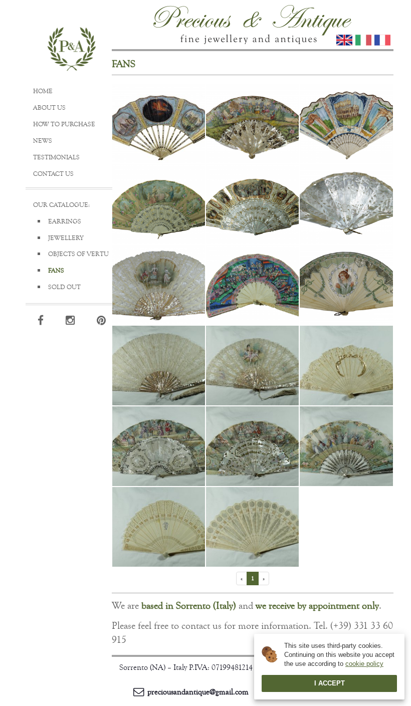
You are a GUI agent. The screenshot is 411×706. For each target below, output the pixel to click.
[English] (344, 40)
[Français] (382, 40)
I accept (329, 683)
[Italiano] (363, 40)
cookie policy (364, 663)
